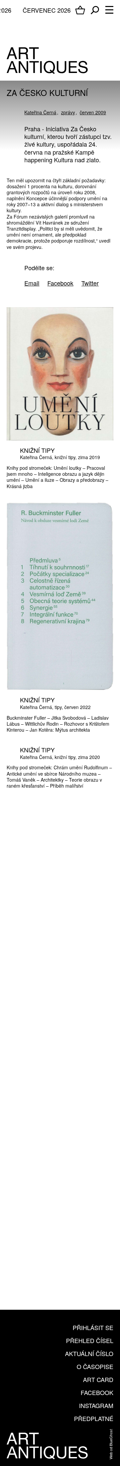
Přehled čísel (89, 1340)
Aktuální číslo (89, 1353)
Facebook (97, 1392)
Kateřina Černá (40, 112)
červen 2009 (93, 112)
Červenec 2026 (47, 10)
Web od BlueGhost (110, 1444)
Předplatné (93, 1418)
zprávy (68, 112)
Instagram (96, 1405)
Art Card (98, 1379)
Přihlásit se (93, 1327)
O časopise (95, 1366)
